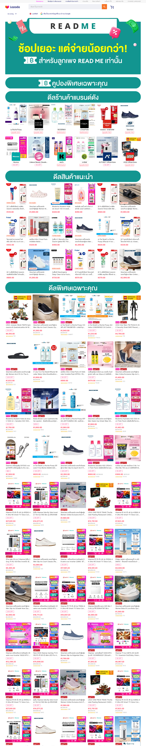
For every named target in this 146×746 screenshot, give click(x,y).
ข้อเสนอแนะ (39, 1)
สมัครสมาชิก (119, 1)
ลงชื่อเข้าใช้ (108, 1)
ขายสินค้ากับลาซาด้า (72, 1)
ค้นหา (104, 6)
